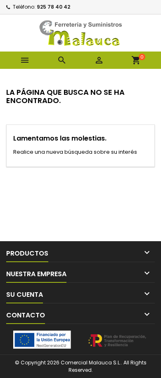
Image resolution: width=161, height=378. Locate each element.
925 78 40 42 (53, 6)
